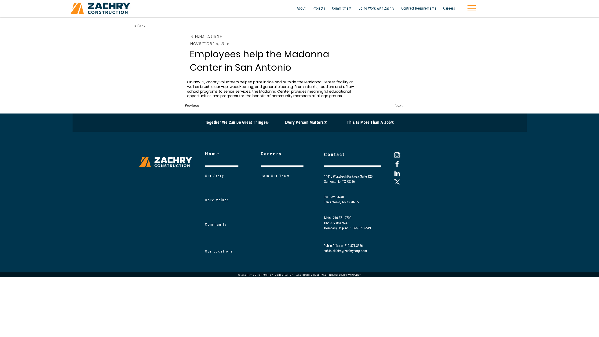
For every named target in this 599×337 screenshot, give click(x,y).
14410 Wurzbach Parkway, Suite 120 (348, 176)
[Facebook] (397, 164)
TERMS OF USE (336, 275)
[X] (397, 182)
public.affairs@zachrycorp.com (345, 251)
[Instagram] (397, 155)
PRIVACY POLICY (352, 275)
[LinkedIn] (397, 173)
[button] (472, 8)
